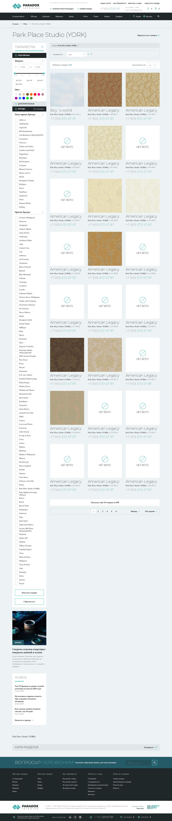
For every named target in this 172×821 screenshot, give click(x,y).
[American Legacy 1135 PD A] (105, 461)
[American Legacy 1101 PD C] (143, 90)
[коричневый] (27, 94)
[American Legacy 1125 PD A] (67, 355)
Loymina (22, 165)
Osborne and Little (26, 481)
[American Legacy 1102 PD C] (67, 143)
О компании (92, 778)
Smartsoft (140, 808)
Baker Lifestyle (25, 267)
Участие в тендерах (95, 788)
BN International (25, 131)
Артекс (22, 579)
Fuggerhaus (23, 154)
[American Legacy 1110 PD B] (67, 249)
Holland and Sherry (27, 390)
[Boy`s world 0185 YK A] (67, 90)
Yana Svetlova (24, 564)
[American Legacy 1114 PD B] (105, 302)
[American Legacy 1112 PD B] (143, 249)
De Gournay (24, 308)
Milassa (22, 458)
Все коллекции (39, 109)
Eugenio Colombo (26, 346)
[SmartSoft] (153, 807)
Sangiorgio (23, 509)
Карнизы (46, 16)
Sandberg (23, 192)
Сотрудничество (94, 782)
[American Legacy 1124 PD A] (143, 302)
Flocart (22, 367)
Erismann (23, 338)
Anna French (24, 232)
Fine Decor (23, 359)
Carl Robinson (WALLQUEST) (31, 135)
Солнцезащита (18, 16)
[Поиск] (159, 16)
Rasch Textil (24, 505)
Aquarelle (23, 127)
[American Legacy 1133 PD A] (143, 408)
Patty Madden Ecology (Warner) (28, 493)
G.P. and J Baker (25, 375)
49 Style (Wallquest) (27, 217)
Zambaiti (22, 572)
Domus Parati (24, 323)
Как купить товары (69, 778)
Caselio (22, 289)
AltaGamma (24, 123)
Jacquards (23, 405)
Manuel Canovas (25, 169)
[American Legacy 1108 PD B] (105, 196)
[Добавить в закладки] (82, 119)
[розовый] (38, 94)
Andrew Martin (25, 229)
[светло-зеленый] (27, 98)
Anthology (23, 236)
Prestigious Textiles (26, 180)
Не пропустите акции (70, 785)
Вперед (134, 511)
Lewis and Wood (25, 424)
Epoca (21, 335)
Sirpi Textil (23, 521)
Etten (21, 342)
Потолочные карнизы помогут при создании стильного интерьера (28, 696)
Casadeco (23, 285)
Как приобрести (119, 3)
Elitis (21, 331)
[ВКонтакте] (70, 817)
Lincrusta (22, 428)
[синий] (23, 98)
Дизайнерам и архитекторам (98, 785)
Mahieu (22, 447)
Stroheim (22, 534)
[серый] (20, 94)
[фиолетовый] (16, 98)
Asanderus (23, 263)
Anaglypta (23, 225)
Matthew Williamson (27, 454)
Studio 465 (23, 538)
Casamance (23, 138)
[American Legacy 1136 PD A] (143, 461)
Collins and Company (27, 301)
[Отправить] (154, 762)
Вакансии (91, 791)
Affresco (22, 120)
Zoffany (22, 207)
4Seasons (22, 221)
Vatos (21, 553)
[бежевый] (23, 94)
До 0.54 (40, 80)
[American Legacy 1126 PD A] (105, 355)
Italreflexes (23, 401)
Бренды (149, 16)
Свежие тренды (86, 9)
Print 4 (21, 498)
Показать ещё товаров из (105, 502)
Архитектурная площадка (63, 9)
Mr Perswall (23, 462)
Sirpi (21, 517)
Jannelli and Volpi (26, 412)
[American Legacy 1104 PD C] (143, 143)
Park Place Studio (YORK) (41, 24)
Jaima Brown (24, 409)
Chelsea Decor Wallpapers (29, 297)
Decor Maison (24, 312)
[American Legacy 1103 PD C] (105, 143)
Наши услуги (105, 3)
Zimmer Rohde (25, 203)
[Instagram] (80, 817)
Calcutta (22, 278)
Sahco (21, 188)
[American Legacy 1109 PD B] (143, 196)
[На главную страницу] (25, 6)
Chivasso (22, 142)
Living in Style (25, 435)
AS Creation (24, 259)
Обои (85, 16)
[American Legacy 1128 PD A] (67, 408)
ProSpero (22, 184)
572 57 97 (110, 8)
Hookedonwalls (25, 394)
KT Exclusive (24, 161)
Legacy (22, 420)
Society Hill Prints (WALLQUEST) (26, 529)
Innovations (23, 397)
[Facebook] (75, 817)
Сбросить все (29, 601)
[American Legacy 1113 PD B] (67, 302)
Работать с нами (134, 3)
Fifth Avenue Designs (27, 356)
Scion (21, 199)
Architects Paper (25, 240)
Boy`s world (61, 110)
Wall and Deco (25, 557)
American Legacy (103, 110)
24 (150, 65)
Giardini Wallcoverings (28, 378)
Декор (71, 16)
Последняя (150, 511)
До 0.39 (29, 80)
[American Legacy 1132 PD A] (105, 408)
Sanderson (23, 195)
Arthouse (22, 255)
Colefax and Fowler (26, 150)
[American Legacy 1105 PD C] (67, 196)
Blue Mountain (25, 274)
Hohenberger (24, 382)
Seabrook (23, 513)
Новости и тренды (152, 3)
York (21, 568)
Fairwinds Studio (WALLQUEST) (25, 351)
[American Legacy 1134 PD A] (67, 461)
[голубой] (20, 98)
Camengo (23, 282)
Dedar (21, 316)
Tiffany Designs (25, 545)
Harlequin (23, 157)
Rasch (21, 502)
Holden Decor (24, 386)
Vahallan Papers (25, 549)
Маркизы (59, 16)
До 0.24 (18, 80)
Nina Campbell (25, 465)
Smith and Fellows (26, 524)
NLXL (21, 176)
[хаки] (31, 98)
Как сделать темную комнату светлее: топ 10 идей (29, 650)
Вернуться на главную (147, 35)
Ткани (95, 16)
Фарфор (119, 16)
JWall (21, 416)
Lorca (21, 439)
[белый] (16, 94)
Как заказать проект (70, 782)
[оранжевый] (31, 94)
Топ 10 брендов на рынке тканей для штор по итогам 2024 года (29, 684)
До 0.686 (19, 84)
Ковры (107, 16)
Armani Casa (24, 248)
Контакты (91, 794)
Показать (29, 592)
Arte (21, 251)
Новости (116, 788)
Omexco (22, 473)
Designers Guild (25, 320)
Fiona (21, 363)
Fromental (23, 371)
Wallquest (23, 560)
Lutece (21, 443)
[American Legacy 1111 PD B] (105, 249)
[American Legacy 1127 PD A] (143, 355)
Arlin (21, 244)
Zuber (21, 576)
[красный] (35, 94)
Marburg (22, 450)
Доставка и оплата (69, 788)
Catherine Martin (25, 293)
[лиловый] (42, 94)
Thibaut (22, 541)
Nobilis (22, 469)
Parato (21, 484)
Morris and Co (24, 173)
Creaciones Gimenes (27, 304)
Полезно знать (118, 785)
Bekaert (22, 270)
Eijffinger (22, 327)
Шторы (34, 16)
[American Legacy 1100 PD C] (105, 90)
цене (70, 54)
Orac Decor (23, 477)
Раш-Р (21, 583)
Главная (15, 24)
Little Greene (24, 431)
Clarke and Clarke (26, 146)
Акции (138, 16)
